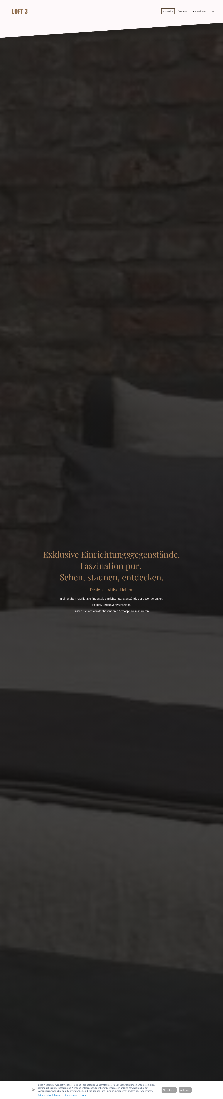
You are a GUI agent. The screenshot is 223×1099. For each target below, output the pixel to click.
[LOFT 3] (39, 18)
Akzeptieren (169, 1089)
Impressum (71, 1095)
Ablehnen (185, 1089)
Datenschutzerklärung (48, 1095)
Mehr (84, 1095)
